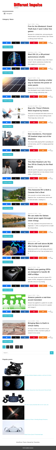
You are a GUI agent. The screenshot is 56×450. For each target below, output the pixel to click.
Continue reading (7, 47)
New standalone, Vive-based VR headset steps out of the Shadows (39, 136)
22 (17, 347)
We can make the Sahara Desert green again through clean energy (39, 218)
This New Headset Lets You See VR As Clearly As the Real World (40, 164)
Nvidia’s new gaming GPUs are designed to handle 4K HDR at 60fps (39, 271)
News (37, 24)
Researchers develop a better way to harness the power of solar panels (40, 82)
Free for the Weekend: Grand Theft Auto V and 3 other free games (40, 28)
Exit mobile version (28, 448)
